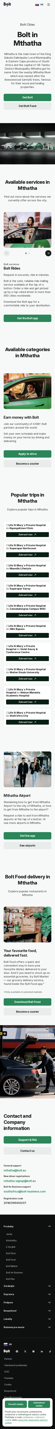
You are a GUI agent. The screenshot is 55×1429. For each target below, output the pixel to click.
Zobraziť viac (25, 534)
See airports (27, 845)
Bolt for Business (14, 1272)
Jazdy (9, 1234)
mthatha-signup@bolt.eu (20, 1180)
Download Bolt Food (27, 1001)
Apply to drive (27, 453)
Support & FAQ (27, 1139)
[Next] (48, 253)
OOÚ (6, 1371)
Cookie (7, 1384)
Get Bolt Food (27, 106)
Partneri (8, 1359)
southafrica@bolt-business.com (25, 1191)
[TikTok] (50, 1351)
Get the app (27, 835)
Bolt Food (11, 1259)
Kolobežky (11, 1240)
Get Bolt (27, 97)
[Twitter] (25, 1351)
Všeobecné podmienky (15, 1365)
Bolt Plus (10, 1279)
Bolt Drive (11, 1253)
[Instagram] (33, 1351)
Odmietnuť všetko (39, 1404)
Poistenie (8, 1378)
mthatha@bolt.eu (15, 1170)
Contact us (27, 1150)
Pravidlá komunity (13, 1397)
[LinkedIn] (41, 1351)
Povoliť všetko (15, 1404)
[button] (27, 1227)
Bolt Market (12, 1266)
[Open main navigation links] (48, 4)
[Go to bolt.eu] (7, 4)
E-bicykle (10, 1247)
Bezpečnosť (10, 1391)
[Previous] (7, 253)
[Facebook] (17, 1351)
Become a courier (27, 463)
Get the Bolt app (27, 318)
